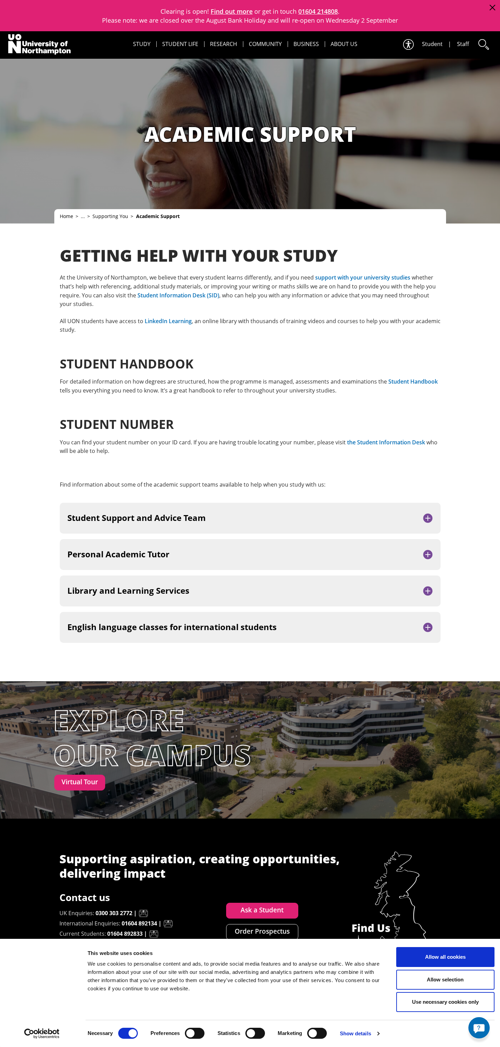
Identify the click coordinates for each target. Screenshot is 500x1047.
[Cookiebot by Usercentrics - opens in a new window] (42, 1033)
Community (265, 44)
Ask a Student (262, 910)
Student (432, 44)
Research (223, 44)
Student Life (180, 44)
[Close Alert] (492, 7)
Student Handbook (413, 381)
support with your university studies (362, 277)
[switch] (194, 1033)
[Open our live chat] (479, 1027)
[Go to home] (39, 44)
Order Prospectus (262, 931)
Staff (463, 44)
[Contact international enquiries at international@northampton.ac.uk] (168, 924)
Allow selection (445, 979)
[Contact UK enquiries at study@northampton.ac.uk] (143, 913)
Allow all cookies (445, 957)
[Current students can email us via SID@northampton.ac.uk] (153, 934)
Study (142, 44)
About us (344, 44)
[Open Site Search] (483, 44)
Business (306, 44)
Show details (355, 1033)
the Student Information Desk (386, 442)
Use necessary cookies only (445, 1002)
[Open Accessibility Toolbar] (407, 44)
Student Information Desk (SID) (178, 295)
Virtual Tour (80, 781)
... (83, 216)
